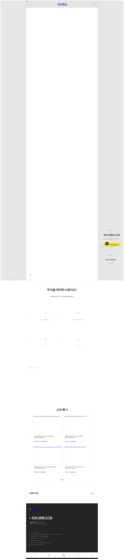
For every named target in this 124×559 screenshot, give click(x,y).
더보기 (62, 479)
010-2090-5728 (42, 517)
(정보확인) (46, 536)
